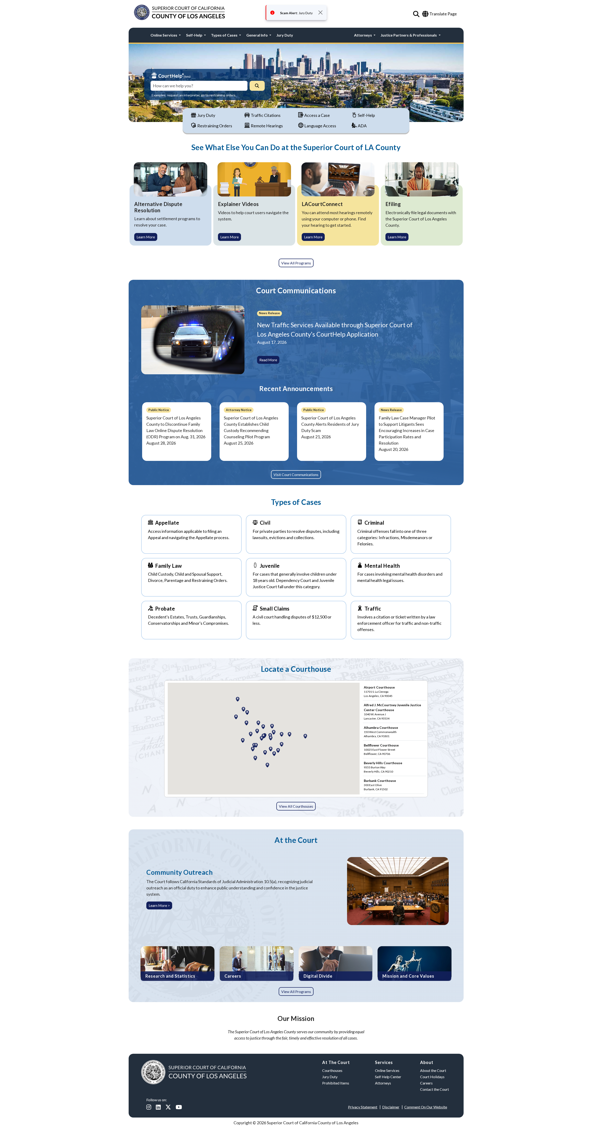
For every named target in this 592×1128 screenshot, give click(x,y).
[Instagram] (148, 1107)
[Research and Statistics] (177, 963)
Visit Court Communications (296, 474)
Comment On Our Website (425, 1107)
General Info (257, 35)
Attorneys (363, 35)
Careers (426, 1083)
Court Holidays (432, 1076)
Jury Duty (284, 35)
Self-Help (194, 35)
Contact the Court (434, 1089)
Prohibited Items (335, 1083)
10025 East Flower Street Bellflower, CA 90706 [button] (381, 749)
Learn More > (159, 905)
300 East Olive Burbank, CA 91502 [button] (380, 785)
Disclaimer (390, 1107)
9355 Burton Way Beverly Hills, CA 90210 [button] (383, 767)
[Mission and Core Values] (414, 963)
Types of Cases (224, 35)
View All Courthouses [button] (296, 806)
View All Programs (296, 263)
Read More (268, 360)
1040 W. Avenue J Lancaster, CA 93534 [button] (392, 711)
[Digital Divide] (335, 963)
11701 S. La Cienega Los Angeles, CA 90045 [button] (379, 691)
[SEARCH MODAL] (416, 14)
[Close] (320, 12)
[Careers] (256, 963)
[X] (168, 1107)
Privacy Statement (362, 1107)
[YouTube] (179, 1107)
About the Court (433, 1070)
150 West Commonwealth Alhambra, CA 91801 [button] (381, 732)
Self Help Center (388, 1076)
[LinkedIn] (158, 1107)
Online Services (164, 35)
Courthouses (332, 1070)
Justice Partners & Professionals (409, 35)
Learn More (146, 237)
